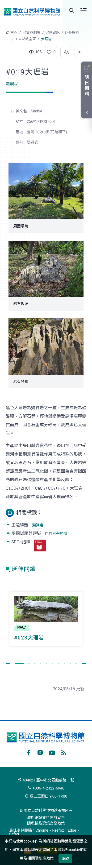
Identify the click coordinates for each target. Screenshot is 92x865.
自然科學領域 (56, 533)
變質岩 (37, 525)
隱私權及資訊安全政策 (46, 823)
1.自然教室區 (26, 39)
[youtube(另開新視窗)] (51, 751)
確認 (65, 858)
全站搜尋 (71, 10)
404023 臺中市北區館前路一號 (48, 780)
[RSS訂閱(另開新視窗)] (63, 751)
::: (2, 34)
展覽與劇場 (31, 33)
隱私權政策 (44, 858)
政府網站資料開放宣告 (46, 817)
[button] (49, 52)
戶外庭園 (72, 33)
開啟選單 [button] (83, 10)
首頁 (13, 33)
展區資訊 (53, 33)
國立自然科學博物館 (32, 12)
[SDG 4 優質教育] (40, 545)
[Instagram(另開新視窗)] (40, 751)
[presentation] (7, 664)
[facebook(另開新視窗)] (28, 751)
